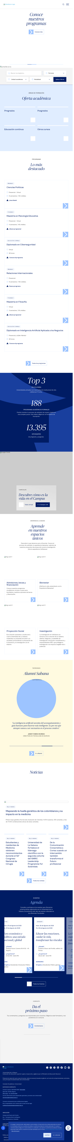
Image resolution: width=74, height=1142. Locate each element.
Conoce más (39, 32)
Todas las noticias (38, 881)
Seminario (40, 921)
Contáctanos (38, 1026)
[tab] (14, 64)
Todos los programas (39, 363)
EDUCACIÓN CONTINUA (14, 240)
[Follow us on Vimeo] (69, 1068)
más (33, 120)
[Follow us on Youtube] (65, 1068)
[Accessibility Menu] (3, 1128)
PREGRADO (10, 183)
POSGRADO (11, 212)
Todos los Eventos (38, 984)
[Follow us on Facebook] (51, 1068)
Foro (6, 921)
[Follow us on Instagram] (54, 1068)
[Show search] (63, 4)
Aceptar (47, 1135)
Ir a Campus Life (42, 504)
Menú (67, 4)
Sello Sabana (11, 806)
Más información (15, 1131)
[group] (36, 710)
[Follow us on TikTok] (62, 1068)
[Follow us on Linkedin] (58, 1068)
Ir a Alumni (38, 753)
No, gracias (56, 1135)
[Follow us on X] (47, 1068)
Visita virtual (29, 504)
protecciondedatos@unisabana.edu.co (53, 1129)
